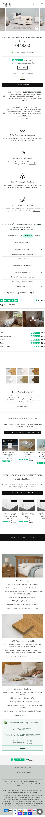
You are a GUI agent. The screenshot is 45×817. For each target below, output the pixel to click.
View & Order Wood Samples (22, 657)
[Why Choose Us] (22, 565)
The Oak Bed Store (22, 767)
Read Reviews (33, 584)
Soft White (22, 77)
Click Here (24, 118)
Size (21, 63)
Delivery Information (22, 272)
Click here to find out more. (21, 227)
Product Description (22, 249)
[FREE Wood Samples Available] (22, 626)
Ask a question (22, 286)
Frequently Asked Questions (22, 282)
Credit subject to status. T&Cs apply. (21, 229)
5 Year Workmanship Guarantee (22, 277)
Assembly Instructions (22, 259)
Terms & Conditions (22, 772)
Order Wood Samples (22, 406)
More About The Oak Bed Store (22, 609)
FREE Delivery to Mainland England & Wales (22, 605)
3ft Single (22, 68)
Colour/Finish (22, 73)
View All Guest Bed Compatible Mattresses (22, 493)
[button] (40, 812)
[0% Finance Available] (22, 674)
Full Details (27, 594)
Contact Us (21, 777)
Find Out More (22, 715)
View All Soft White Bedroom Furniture (22, 432)
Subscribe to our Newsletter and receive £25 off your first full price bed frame (22, 783)
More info (22, 748)
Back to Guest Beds (24, 537)
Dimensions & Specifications (22, 254)
